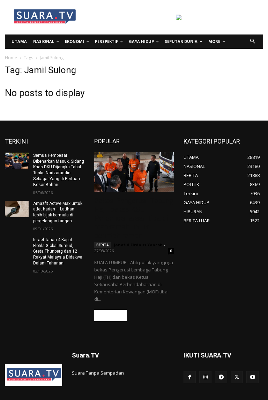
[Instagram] (205, 377)
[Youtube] (252, 377)
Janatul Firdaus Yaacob (138, 244)
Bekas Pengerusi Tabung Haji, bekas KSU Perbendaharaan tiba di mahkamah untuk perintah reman (133, 218)
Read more (110, 315)
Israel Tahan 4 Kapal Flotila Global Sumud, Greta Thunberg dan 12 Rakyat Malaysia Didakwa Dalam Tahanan (57, 251)
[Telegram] (221, 377)
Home (11, 58)
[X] (237, 377)
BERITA (102, 245)
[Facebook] (190, 377)
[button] (253, 41)
